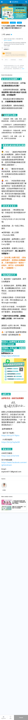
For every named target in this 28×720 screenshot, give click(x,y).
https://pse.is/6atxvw (10, 356)
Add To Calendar (8, 40)
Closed (21, 717)
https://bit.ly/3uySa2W (10, 442)
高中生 (6, 59)
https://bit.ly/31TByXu (10, 435)
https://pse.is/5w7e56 (10, 456)
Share (24, 4)
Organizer (3, 718)
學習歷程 (20, 59)
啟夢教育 (6, 49)
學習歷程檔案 (13, 59)
